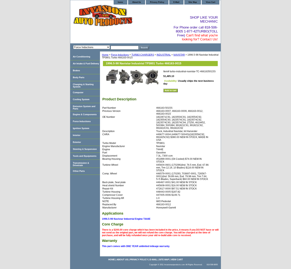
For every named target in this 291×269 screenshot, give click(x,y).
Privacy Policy (157, 2)
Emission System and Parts (84, 107)
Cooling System (81, 99)
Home (105, 54)
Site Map (192, 2)
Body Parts (78, 77)
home (120, 2)
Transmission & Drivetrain (81, 164)
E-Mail (176, 2)
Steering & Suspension (85, 149)
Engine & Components (85, 114)
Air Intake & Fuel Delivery (86, 63)
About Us (136, 2)
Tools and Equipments (84, 156)
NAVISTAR (179, 54)
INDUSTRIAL (164, 54)
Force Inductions (120, 54)
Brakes (76, 70)
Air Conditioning (81, 56)
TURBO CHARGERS (142, 54)
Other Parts (79, 171)
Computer (78, 92)
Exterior (77, 142)
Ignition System (81, 128)
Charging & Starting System (83, 85)
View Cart (210, 2)
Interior (76, 135)
